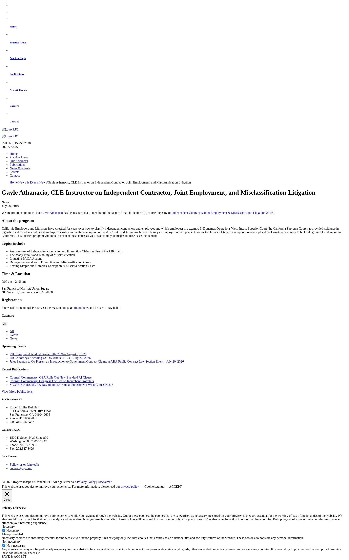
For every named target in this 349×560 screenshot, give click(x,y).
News (13, 338)
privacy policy (130, 486)
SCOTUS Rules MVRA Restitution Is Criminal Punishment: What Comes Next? (61, 384)
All (4, 324)
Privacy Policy (86, 482)
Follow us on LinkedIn (24, 464)
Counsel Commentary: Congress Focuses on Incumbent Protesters (52, 381)
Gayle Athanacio (52, 212)
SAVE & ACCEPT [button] (14, 556)
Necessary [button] (8, 526)
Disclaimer (104, 482)
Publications (17, 164)
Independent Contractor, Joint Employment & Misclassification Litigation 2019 (222, 212)
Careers (14, 172)
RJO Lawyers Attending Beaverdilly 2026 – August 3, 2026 (48, 354)
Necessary (13, 530)
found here (81, 307)
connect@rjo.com (21, 468)
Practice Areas (19, 157)
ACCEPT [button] (175, 486)
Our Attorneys (19, 161)
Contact (15, 175)
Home (14, 153)
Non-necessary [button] (11, 541)
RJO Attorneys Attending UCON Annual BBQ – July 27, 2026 (50, 358)
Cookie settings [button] (154, 486)
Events (14, 334)
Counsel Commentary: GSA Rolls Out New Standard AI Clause (50, 377)
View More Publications (17, 391)
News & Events (20, 168)
